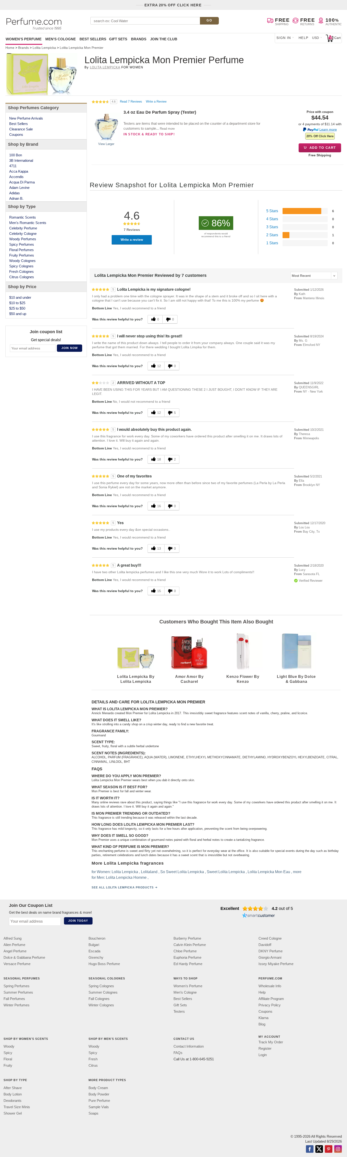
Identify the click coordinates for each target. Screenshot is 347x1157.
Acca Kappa (18, 171)
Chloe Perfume (185, 951)
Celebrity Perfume (23, 228)
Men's (60, 39)
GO (209, 20)
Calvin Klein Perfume (190, 945)
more (297, 872)
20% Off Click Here (320, 136)
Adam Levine (19, 188)
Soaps (93, 1113)
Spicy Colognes (21, 266)
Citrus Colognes (21, 277)
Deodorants (12, 1100)
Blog (261, 1024)
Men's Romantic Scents (27, 223)
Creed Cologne (270, 938)
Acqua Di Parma (22, 182)
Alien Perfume (14, 945)
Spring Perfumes (17, 986)
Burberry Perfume (187, 938)
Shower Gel (13, 1113)
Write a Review (156, 101)
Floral (8, 1059)
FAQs (178, 1053)
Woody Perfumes (22, 239)
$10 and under (20, 297)
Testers (179, 1011)
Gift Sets (118, 39)
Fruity (8, 1065)
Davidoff (264, 945)
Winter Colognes (101, 1005)
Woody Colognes (22, 261)
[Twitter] (319, 1149)
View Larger (106, 144)
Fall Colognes (99, 999)
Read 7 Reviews (131, 101)
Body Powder (99, 1094)
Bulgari (94, 945)
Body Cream (98, 1088)
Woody (9, 1046)
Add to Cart (322, 147)
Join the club (163, 39)
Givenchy (96, 957)
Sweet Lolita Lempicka (226, 872)
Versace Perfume (17, 964)
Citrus (93, 1065)
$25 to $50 (17, 308)
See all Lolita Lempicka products (123, 887)
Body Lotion (13, 1094)
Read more (167, 128)
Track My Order (270, 1042)
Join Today (78, 920)
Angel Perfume (15, 951)
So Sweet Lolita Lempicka (182, 872)
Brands (138, 39)
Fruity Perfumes (21, 255)
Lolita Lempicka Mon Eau (269, 872)
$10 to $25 (17, 303)
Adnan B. (16, 198)
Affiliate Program (271, 999)
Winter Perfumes (17, 1005)
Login (262, 1055)
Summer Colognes (103, 992)
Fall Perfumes (14, 999)
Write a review (132, 239)
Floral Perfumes (21, 250)
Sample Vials (99, 1107)
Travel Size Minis (17, 1107)
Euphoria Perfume (187, 957)
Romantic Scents (22, 217)
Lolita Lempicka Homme (126, 877)
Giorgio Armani (269, 957)
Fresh (93, 1059)
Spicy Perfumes (21, 244)
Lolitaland (149, 872)
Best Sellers (93, 39)
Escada (94, 951)
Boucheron (97, 938)
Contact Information (189, 1046)
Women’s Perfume (188, 986)
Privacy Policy (269, 1005)
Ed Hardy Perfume (188, 964)
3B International (21, 160)
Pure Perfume (99, 1100)
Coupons (16, 135)
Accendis (16, 177)
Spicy (8, 1053)
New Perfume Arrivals (26, 118)
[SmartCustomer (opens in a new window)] (258, 916)
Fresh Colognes (21, 272)
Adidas (14, 193)
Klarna (263, 1018)
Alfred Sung (12, 938)
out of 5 (282, 908)
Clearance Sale (21, 129)
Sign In (283, 38)
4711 (13, 166)
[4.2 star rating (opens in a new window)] (255, 908)
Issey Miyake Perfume (275, 964)
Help (304, 38)
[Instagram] (338, 1149)
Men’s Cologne (185, 992)
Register (264, 1048)
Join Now (69, 348)
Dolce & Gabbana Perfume (24, 957)
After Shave (13, 1088)
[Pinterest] (328, 1149)
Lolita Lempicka (105, 67)
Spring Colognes (101, 986)
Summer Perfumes (18, 992)
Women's (24, 39)
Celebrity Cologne (23, 234)
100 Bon (15, 155)
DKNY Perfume (270, 951)
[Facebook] (309, 1149)
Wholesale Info (269, 986)
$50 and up (17, 314)
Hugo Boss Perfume (104, 964)
